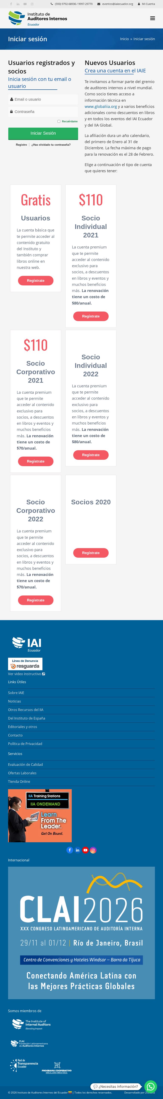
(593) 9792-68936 (65, 4)
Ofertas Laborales (22, 773)
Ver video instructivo (25, 674)
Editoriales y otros (22, 726)
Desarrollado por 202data (139, 1092)
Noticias (14, 701)
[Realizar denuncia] (25, 669)
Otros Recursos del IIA (25, 709)
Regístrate (35, 281)
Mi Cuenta (148, 4)
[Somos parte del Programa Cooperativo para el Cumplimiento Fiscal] (57, 1074)
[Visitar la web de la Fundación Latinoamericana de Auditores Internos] (29, 1048)
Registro (21, 144)
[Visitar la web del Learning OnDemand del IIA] (40, 841)
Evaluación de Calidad (25, 764)
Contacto (15, 735)
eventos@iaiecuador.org (117, 4)
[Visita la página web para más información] (81, 998)
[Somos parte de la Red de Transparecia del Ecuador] (24, 1074)
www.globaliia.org (101, 106)
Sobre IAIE (16, 692)
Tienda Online (19, 781)
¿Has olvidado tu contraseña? (51, 144)
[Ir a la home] (24, 650)
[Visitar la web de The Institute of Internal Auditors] (30, 1030)
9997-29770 (85, 4)
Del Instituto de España (26, 718)
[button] (152, 18)
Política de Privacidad (25, 743)
